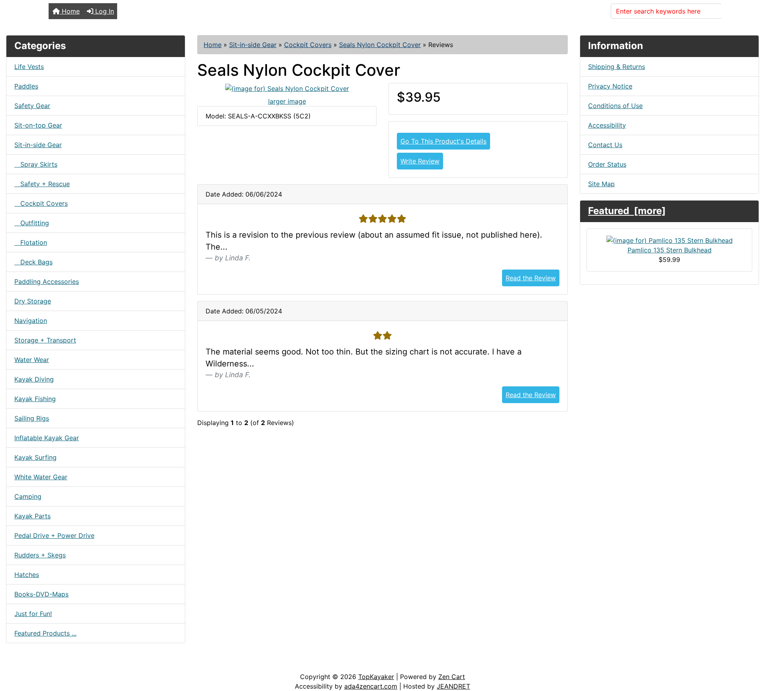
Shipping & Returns (616, 67)
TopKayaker (376, 677)
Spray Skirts (35, 164)
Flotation (30, 242)
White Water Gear (40, 477)
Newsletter (114, 664)
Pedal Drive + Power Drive (54, 535)
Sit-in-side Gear (253, 45)
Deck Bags (33, 262)
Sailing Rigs (31, 418)
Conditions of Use (615, 106)
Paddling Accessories (46, 281)
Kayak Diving (34, 379)
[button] (750, 651)
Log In (103, 11)
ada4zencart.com (370, 686)
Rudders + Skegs (40, 555)
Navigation (30, 321)
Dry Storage (32, 301)
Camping (27, 496)
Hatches (26, 575)
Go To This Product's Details (443, 141)
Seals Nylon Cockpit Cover (380, 45)
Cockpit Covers (308, 45)
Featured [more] (627, 211)
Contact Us (605, 145)
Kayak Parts (32, 516)
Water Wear (31, 360)
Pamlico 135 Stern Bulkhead (670, 250)
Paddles (26, 86)
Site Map (601, 184)
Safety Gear (32, 106)
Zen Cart (451, 677)
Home (70, 11)
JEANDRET (453, 686)
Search (736, 11)
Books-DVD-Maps (41, 594)
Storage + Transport (45, 340)
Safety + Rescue (42, 184)
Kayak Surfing (35, 457)
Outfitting (31, 223)
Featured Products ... (45, 633)
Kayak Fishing (35, 399)
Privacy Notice (610, 86)
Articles (24, 664)
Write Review (419, 161)
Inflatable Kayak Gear (46, 438)
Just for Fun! (33, 614)
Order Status (607, 164)
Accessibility (607, 125)
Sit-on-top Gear (38, 125)
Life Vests (29, 67)
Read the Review (531, 278)
